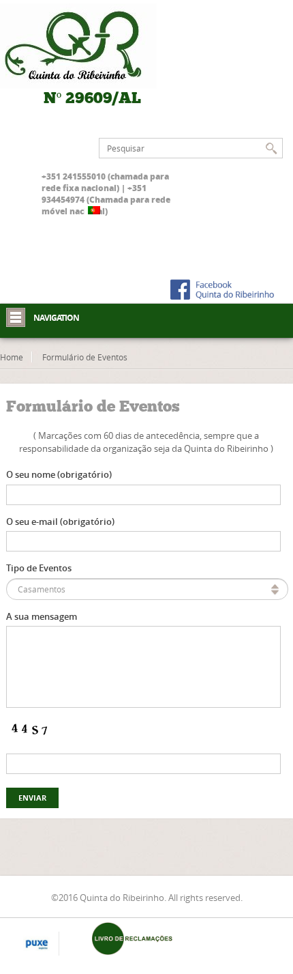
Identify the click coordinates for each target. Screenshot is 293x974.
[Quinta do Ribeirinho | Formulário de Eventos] (92, 46)
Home (11, 357)
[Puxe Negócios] (36, 944)
